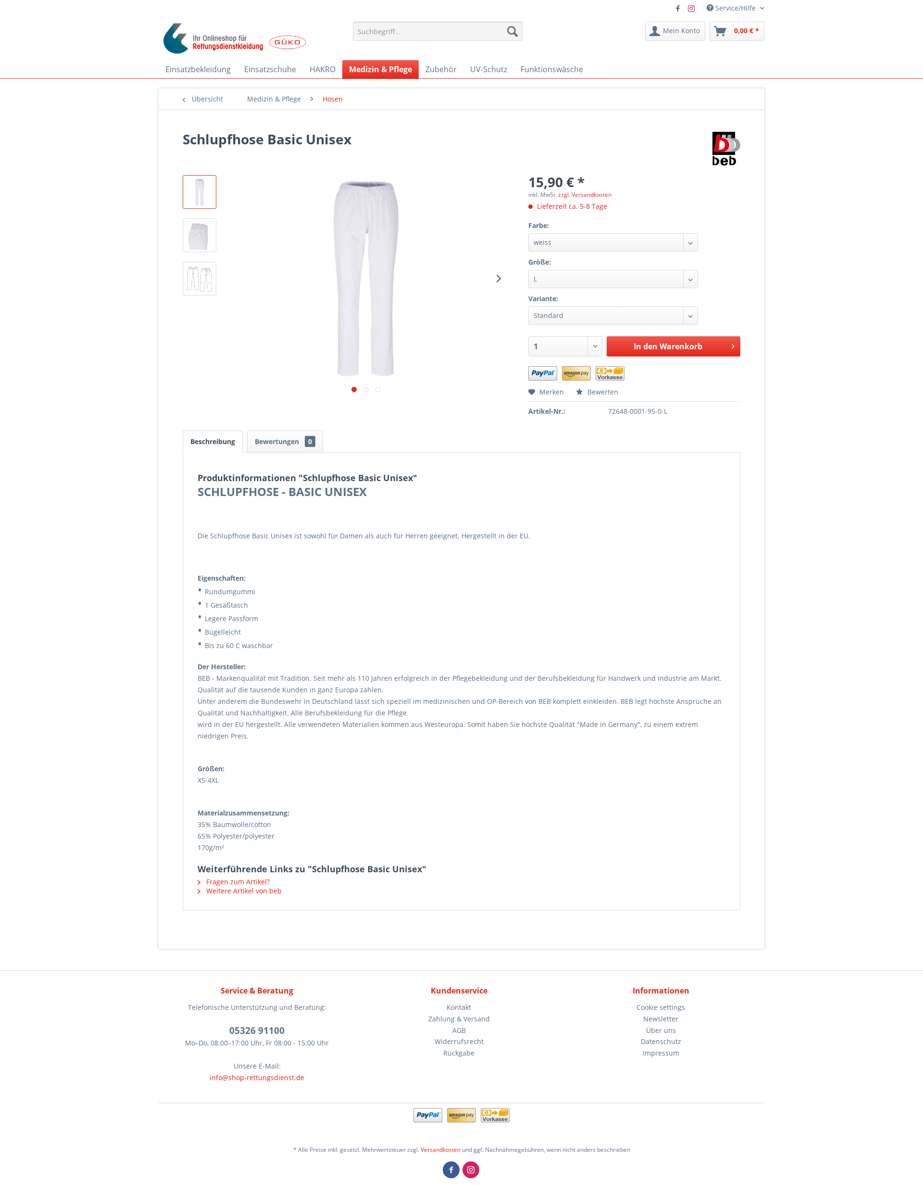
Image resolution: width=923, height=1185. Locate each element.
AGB (459, 1030)
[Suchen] (512, 31)
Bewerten (602, 391)
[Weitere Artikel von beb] (726, 149)
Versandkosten (441, 1150)
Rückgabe (458, 1053)
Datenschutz (661, 1041)
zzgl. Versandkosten (584, 195)
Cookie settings (660, 1007)
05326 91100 (257, 1030)
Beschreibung (212, 441)
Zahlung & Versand (459, 1018)
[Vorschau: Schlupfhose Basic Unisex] (199, 192)
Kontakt (459, 1007)
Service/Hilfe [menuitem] (735, 8)
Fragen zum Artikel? (237, 881)
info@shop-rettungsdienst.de (257, 1077)
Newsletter (660, 1018)
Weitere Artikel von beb (243, 890)
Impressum (661, 1053)
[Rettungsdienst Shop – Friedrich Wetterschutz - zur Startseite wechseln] (235, 38)
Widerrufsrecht (459, 1041)
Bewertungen (283, 441)
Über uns (661, 1030)
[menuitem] (438, 31)
